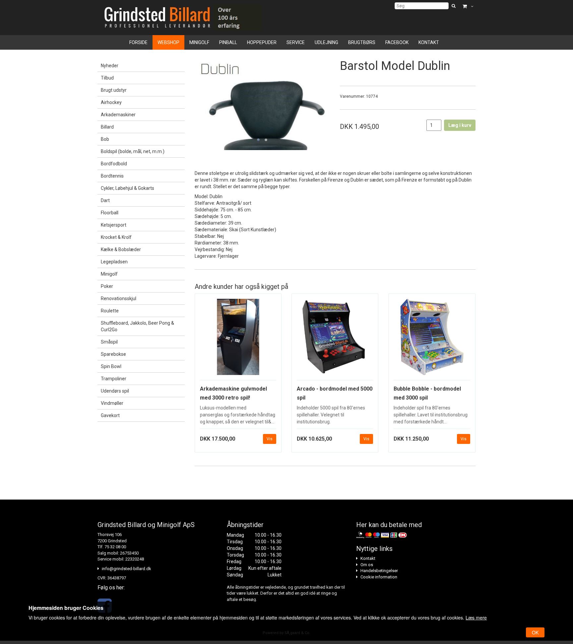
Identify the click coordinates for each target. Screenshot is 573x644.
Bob (105, 139)
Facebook (397, 42)
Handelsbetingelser (379, 570)
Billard (107, 127)
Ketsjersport (113, 225)
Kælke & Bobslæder (121, 249)
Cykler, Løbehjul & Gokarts (127, 188)
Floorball (109, 212)
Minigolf (199, 42)
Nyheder (109, 65)
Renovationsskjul (118, 298)
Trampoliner (113, 378)
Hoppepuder (262, 42)
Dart (105, 200)
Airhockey (111, 102)
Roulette (110, 310)
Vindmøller (112, 403)
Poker (107, 286)
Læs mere (476, 617)
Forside (138, 42)
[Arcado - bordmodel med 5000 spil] (335, 339)
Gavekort (110, 415)
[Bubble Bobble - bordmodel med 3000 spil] (432, 339)
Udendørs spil (115, 391)
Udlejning (326, 42)
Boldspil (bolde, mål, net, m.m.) (132, 151)
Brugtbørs (361, 42)
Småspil (109, 342)
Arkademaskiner (118, 114)
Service (295, 42)
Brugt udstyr (114, 90)
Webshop (168, 42)
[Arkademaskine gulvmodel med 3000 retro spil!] (238, 339)
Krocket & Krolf (116, 237)
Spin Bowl (111, 366)
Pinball (228, 42)
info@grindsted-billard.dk (126, 568)
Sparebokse (113, 354)
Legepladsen (114, 261)
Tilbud (107, 77)
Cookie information (378, 576)
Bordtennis (112, 176)
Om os (366, 564)
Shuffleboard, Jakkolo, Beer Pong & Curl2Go (137, 326)
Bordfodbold (114, 163)
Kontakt (428, 42)
